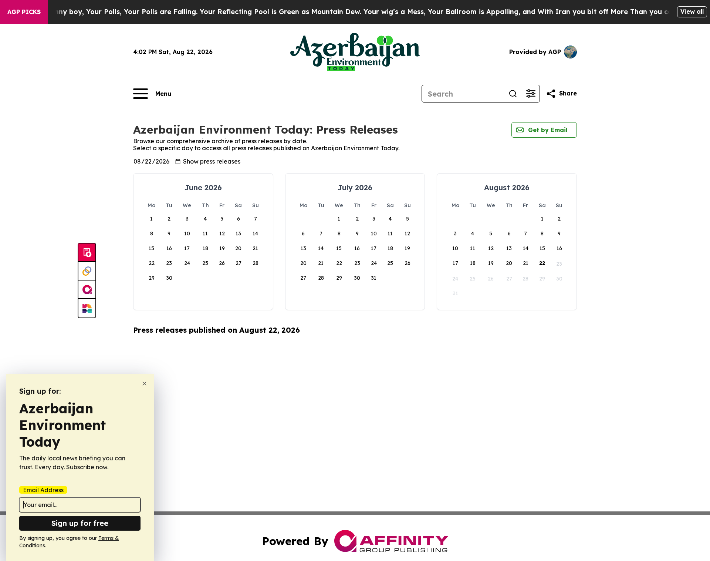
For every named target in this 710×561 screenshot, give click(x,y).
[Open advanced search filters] (531, 93)
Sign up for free (79, 523)
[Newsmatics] (86, 308)
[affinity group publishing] (86, 289)
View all (692, 11)
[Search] (513, 93)
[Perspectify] (86, 271)
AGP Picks (24, 12)
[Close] (144, 383)
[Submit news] (86, 252)
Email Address (43, 490)
